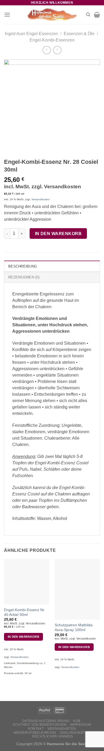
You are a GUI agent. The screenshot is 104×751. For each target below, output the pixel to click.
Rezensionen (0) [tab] (23, 277)
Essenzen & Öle (79, 33)
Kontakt (36, 729)
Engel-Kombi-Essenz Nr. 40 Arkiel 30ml (24, 612)
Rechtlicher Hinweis (52, 736)
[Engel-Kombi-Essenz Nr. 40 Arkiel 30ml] (26, 581)
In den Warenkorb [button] (23, 636)
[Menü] (7, 14)
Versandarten (61, 729)
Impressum (80, 725)
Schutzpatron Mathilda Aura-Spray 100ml (74, 627)
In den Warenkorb (58, 233)
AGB (76, 721)
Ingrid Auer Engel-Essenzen (31, 33)
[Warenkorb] (97, 14)
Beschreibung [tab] (22, 266)
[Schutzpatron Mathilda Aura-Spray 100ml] (77, 589)
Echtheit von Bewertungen (40, 725)
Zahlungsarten (75, 733)
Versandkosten (40, 199)
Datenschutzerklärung (46, 721)
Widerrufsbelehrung (35, 733)
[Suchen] (88, 15)
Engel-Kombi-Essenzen (52, 40)
